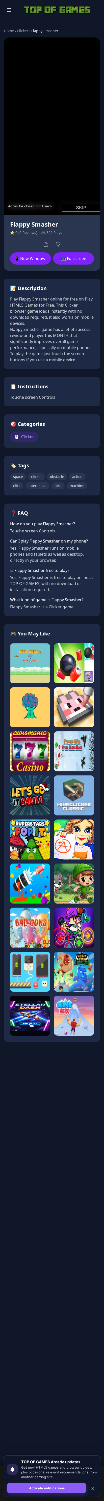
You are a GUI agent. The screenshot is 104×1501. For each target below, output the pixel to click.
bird (58, 485)
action (77, 476)
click (16, 485)
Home (9, 30)
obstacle (57, 476)
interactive (37, 485)
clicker (36, 476)
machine (77, 485)
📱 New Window (29, 258)
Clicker (22, 30)
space (18, 476)
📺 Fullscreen (73, 258)
